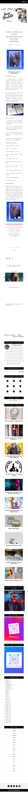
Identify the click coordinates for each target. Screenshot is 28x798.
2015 (7, 714)
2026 (7, 680)
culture (10, 265)
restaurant (14, 766)
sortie (14, 768)
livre (13, 266)
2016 (7, 713)
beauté (14, 742)
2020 (7, 707)
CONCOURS (14, 730)
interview (14, 756)
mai (7, 695)
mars (7, 698)
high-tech (14, 754)
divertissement (15, 265)
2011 (7, 721)
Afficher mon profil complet (14, 363)
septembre (8, 689)
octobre (8, 687)
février (7, 699)
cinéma (14, 744)
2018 (7, 710)
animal (14, 740)
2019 (7, 708)
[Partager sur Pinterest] (9, 258)
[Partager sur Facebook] (12, 258)
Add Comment (18, 44)
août (7, 690)
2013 (7, 717)
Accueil (19, 335)
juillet (7, 692)
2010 (7, 722)
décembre (8, 684)
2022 (7, 704)
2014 (7, 716)
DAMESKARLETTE (17, 345)
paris (14, 763)
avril (7, 696)
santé (18, 266)
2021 (7, 705)
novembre (8, 686)
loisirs (15, 266)
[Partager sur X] (6, 258)
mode (14, 761)
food (14, 751)
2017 (7, 711)
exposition (14, 749)
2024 (7, 683)
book (7, 265)
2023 (7, 702)
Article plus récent (10, 335)
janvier (7, 701)
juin (7, 693)
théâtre (14, 770)
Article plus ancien (18, 336)
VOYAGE (14, 737)
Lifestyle (10, 266)
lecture (19, 265)
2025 (7, 681)
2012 (7, 719)
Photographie (14, 735)
